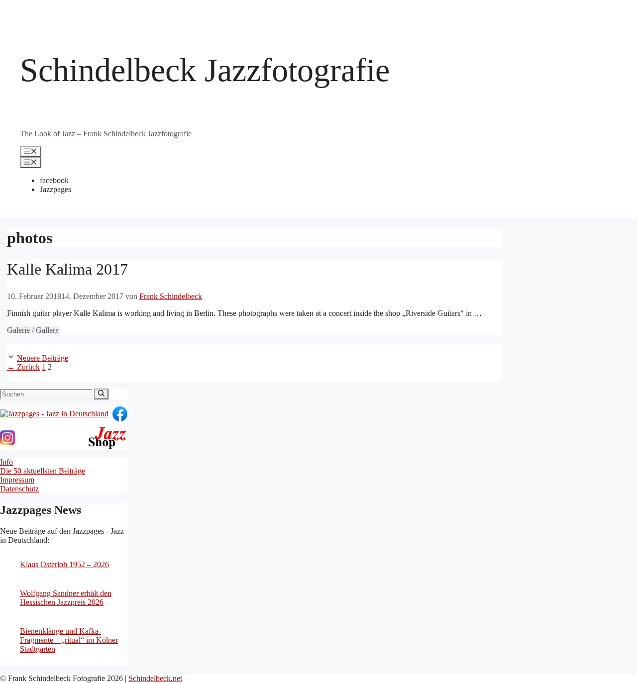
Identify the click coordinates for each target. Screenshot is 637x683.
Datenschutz (19, 489)
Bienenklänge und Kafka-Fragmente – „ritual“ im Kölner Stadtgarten (69, 640)
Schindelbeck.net (155, 678)
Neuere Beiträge (42, 358)
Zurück (23, 367)
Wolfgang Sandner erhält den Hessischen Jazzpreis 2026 (65, 597)
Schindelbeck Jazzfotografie (205, 70)
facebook (54, 180)
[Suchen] (101, 394)
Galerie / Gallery (33, 330)
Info (6, 462)
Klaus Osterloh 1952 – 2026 (64, 564)
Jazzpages (55, 189)
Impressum (17, 480)
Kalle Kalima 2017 (67, 269)
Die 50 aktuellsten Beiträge (42, 471)
